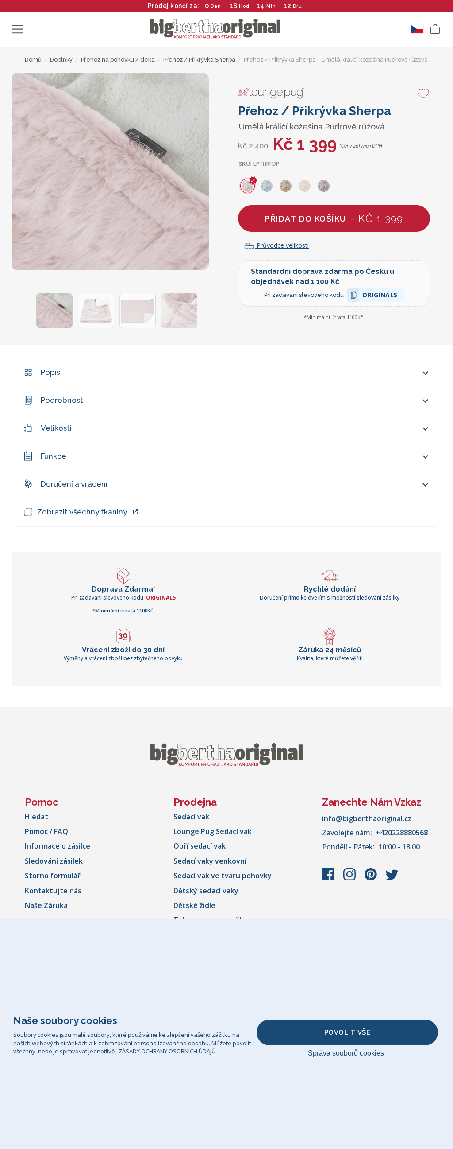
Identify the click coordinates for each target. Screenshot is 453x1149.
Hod (244, 6)
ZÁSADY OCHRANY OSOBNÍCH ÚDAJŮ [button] (167, 1051)
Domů (33, 59)
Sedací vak (191, 817)
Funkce (53, 456)
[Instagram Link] (350, 879)
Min (271, 6)
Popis (50, 372)
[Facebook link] (329, 879)
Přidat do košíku (334, 218)
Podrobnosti (63, 400)
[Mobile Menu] (17, 29)
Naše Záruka (46, 905)
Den (216, 6)
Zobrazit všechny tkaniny (82, 511)
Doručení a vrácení (74, 483)
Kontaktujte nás (53, 891)
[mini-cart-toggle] (435, 29)
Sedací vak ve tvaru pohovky (222, 875)
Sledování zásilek (54, 861)
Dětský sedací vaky (205, 891)
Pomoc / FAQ (46, 831)
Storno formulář (53, 875)
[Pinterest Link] (372, 879)
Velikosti (56, 428)
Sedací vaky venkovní (209, 861)
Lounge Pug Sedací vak (212, 831)
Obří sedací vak (199, 846)
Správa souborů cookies (346, 1053)
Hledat (36, 817)
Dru (297, 6)
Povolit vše (347, 1032)
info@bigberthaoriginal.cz (366, 818)
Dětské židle (194, 905)
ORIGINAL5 (380, 296)
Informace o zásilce (57, 846)
